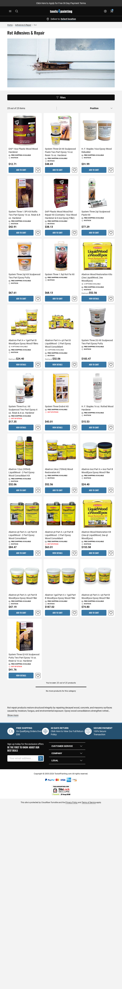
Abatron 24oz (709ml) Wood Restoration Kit (59, 471)
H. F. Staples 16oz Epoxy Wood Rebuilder (96, 150)
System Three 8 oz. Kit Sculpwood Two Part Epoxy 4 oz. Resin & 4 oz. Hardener (23, 409)
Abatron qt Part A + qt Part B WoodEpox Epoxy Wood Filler (95, 596)
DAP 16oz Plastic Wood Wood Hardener (23, 150)
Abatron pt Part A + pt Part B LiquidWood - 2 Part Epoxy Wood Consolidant (59, 535)
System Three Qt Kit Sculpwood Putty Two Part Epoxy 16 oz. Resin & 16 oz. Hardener (24, 657)
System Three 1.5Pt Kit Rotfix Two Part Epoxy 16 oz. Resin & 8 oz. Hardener (24, 214)
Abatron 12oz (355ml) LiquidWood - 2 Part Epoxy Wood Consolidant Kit (21, 472)
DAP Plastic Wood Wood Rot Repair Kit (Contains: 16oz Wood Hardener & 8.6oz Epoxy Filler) (61, 214)
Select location (68, 19)
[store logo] (61, 11)
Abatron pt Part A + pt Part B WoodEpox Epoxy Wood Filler (23, 596)
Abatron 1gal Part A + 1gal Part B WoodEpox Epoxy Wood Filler (60, 596)
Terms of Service (89, 802)
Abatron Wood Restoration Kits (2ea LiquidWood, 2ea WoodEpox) (96, 277)
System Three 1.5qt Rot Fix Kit (60, 274)
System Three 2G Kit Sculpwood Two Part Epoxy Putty (97, 342)
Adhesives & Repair (23, 25)
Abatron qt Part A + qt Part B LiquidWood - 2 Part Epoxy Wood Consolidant (23, 535)
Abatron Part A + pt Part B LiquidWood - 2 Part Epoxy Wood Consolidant (58, 343)
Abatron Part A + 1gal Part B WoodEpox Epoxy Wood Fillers (23, 342)
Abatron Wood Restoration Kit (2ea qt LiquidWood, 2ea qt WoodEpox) (96, 535)
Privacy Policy (71, 802)
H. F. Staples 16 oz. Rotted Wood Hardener (97, 408)
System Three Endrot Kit (57, 406)
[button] (38, 170)
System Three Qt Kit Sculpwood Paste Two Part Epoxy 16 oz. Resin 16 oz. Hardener (60, 152)
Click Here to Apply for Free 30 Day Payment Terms (61, 3)
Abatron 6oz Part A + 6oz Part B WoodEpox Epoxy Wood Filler (97, 471)
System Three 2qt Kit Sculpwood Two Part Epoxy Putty (24, 276)
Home (10, 25)
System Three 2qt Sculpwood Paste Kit (95, 213)
